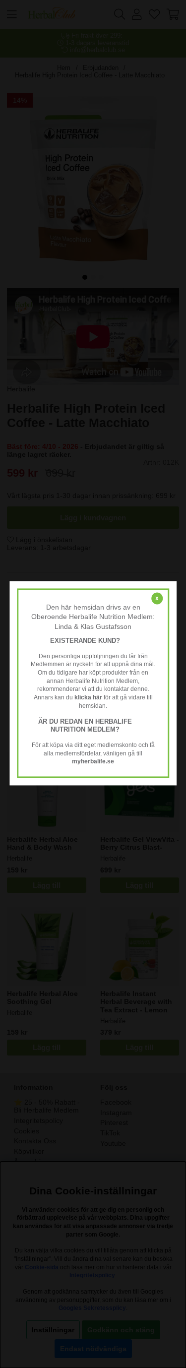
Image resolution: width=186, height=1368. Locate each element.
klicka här (88, 697)
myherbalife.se (93, 761)
